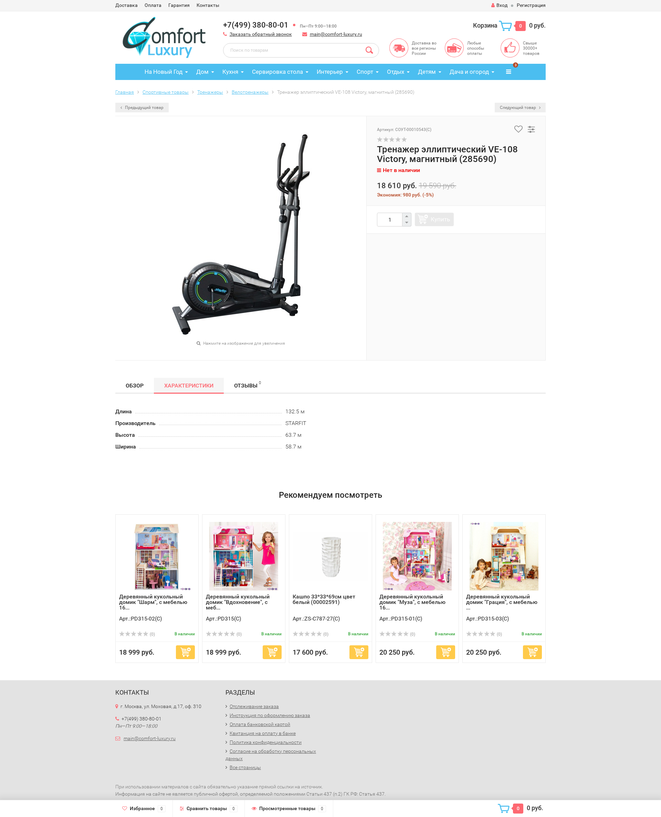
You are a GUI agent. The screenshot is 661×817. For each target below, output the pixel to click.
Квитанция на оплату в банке (263, 733)
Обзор (135, 385)
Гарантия (179, 5)
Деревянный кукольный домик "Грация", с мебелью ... (501, 602)
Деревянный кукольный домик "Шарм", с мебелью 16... (153, 602)
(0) (152, 634)
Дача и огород (469, 71)
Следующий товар (518, 107)
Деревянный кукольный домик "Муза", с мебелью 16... (412, 602)
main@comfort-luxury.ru (336, 34)
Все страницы (245, 767)
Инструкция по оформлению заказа (270, 715)
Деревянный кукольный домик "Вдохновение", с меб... (238, 602)
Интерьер (330, 71)
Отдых (395, 71)
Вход (501, 5)
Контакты (208, 5)
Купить (440, 219)
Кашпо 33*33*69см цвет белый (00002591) (324, 599)
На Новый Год (163, 71)
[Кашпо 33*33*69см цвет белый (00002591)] (330, 556)
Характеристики (188, 385)
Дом (202, 71)
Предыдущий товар (144, 107)
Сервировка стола (277, 71)
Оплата (153, 5)
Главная (124, 92)
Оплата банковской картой (260, 724)
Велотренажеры (250, 92)
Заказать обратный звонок (261, 34)
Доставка (126, 5)
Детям (427, 71)
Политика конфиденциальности (266, 742)
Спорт (365, 71)
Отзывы (247, 385)
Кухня (230, 71)
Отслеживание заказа (254, 706)
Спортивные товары (166, 92)
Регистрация (531, 5)
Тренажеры (210, 92)
